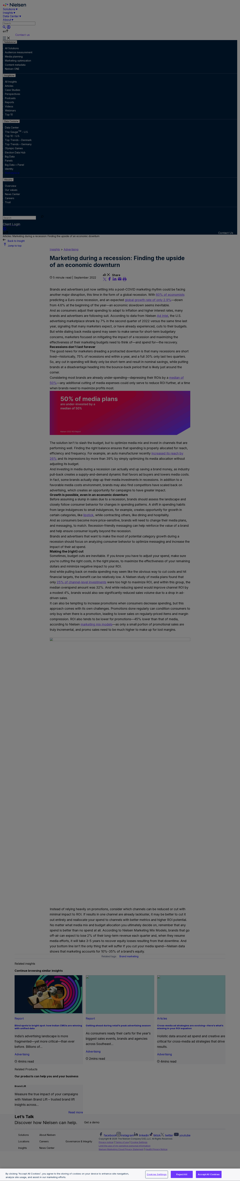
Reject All (181, 1174)
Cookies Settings (157, 1174)
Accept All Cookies (209, 1174)
